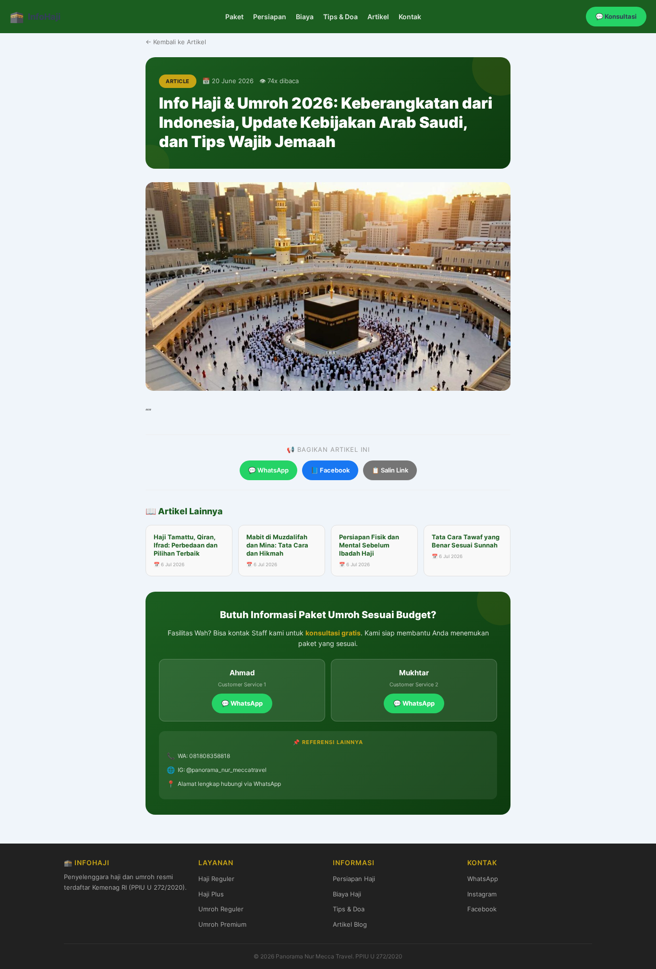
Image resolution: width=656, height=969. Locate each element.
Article (178, 81)
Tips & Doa (340, 16)
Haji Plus (211, 894)
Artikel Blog (350, 924)
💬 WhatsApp (268, 470)
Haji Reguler (216, 878)
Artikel (378, 16)
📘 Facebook (330, 470)
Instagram (482, 894)
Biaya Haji (347, 894)
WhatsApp (482, 878)
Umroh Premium (222, 924)
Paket (234, 16)
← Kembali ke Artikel (176, 42)
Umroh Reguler (220, 909)
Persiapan (269, 16)
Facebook (482, 909)
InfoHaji (35, 17)
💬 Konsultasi (616, 16)
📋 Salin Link (390, 470)
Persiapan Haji (354, 878)
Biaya (305, 16)
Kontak (410, 16)
